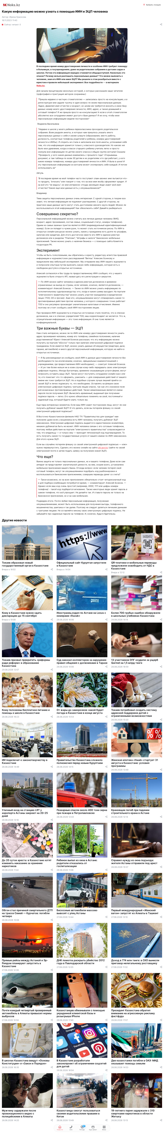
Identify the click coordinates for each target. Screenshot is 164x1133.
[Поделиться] (161, 24)
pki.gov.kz (103, 447)
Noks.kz (41, 85)
